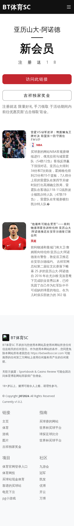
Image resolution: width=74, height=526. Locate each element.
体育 (5, 427)
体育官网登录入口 (15, 466)
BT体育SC (16, 7)
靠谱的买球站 (11, 485)
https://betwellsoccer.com (47, 353)
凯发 (42, 479)
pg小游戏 (9, 498)
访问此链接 (37, 79)
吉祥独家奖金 (37, 95)
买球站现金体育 (13, 479)
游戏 (5, 434)
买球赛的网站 (48, 421)
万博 (42, 498)
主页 (5, 421)
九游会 (44, 466)
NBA (39, 145)
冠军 (42, 473)
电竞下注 (8, 492)
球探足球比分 (48, 434)
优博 (42, 485)
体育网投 (8, 473)
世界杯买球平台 (50, 427)
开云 (42, 492)
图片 (5, 440)
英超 (33, 241)
